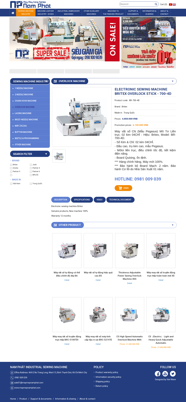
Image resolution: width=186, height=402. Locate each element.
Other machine (21, 144)
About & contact (87, 398)
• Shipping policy (102, 381)
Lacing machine (21, 113)
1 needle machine (22, 88)
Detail (67, 280)
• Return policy (101, 386)
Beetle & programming (25, 138)
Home (13, 398)
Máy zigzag (19, 126)
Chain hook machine (24, 101)
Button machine (22, 132)
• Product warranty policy (106, 372)
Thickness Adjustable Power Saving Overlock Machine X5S (129, 275)
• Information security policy (107, 377)
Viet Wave (171, 379)
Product (23, 398)
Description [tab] (60, 200)
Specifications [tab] (82, 200)
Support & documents (41, 398)
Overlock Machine (23, 107)
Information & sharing (65, 398)
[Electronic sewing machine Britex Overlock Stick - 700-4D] (58, 156)
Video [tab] (99, 200)
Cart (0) (163, 4)
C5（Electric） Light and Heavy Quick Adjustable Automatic (161, 339)
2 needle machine (22, 94)
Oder (126, 188)
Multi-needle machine (25, 119)
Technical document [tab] (120, 200)
